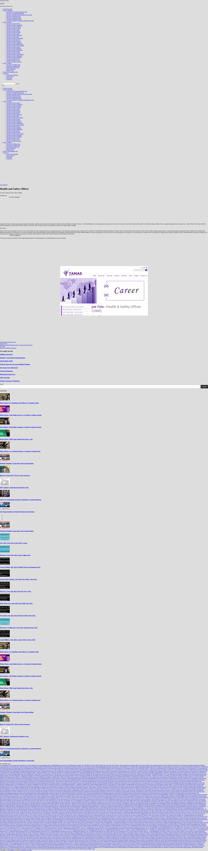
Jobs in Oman (3, 797)
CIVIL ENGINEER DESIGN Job (105, 768)
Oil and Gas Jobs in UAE (13, 59)
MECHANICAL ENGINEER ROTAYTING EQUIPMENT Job (23, 806)
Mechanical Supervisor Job (61, 809)
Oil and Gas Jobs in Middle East (14, 44)
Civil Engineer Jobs (129, 768)
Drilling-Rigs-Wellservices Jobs (140, 777)
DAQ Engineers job (87, 774)
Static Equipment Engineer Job (98, 843)
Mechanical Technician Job (126, 809)
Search (1, 384)
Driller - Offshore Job (153, 775)
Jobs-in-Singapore (146, 799)
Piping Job (5, 821)
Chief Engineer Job (18, 768)
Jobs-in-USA (177, 799)
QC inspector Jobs (16, 829)
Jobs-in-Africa (119, 797)
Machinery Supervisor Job (130, 803)
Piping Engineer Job (145, 819)
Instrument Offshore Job (55, 793)
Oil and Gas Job (72, 813)
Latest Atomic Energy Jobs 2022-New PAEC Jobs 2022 (18, 579)
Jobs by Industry (7, 63)
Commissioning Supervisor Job (101, 771)
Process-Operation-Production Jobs (139, 824)
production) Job (64, 825)
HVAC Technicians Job (185, 788)
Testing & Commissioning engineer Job (103, 846)
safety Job (13, 837)
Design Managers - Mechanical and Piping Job (23, 775)
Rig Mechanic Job (201, 834)
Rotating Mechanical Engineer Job (139, 835)
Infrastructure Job (149, 790)
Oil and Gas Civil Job (190, 812)
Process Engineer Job (24, 824)
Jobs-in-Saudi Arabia (136, 799)
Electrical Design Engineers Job (8, 780)
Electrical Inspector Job (136, 780)
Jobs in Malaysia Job (171, 796)
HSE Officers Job (25, 788)
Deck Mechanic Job (185, 774)
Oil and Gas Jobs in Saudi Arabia (15, 54)
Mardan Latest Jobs (193, 803)
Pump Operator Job (144, 825)
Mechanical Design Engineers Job (116, 804)
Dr (93, 775)
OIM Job (145, 815)
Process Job (44, 824)
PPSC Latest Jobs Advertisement (31, 822)
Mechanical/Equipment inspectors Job (175, 809)
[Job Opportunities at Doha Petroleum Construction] (5, 508)
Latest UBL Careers (69, 802)
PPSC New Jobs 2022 (66, 822)
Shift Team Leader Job (97, 841)
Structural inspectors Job (149, 843)
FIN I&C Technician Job (126, 785)
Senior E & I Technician (16, 838)
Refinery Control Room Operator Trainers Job (133, 832)
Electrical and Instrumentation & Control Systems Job (48, 778)
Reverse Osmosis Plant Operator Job (170, 834)
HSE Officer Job (16, 788)
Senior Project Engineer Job (92, 840)
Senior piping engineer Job (187, 838)
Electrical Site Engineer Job (89, 781)
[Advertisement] (49, 172)
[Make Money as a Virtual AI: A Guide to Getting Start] (5, 448)
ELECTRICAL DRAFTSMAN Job (26, 780)
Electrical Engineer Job (52, 780)
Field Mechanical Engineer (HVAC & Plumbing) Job (103, 784)
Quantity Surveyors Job (57, 832)
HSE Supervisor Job (62, 788)
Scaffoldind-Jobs (67, 837)
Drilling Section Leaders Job (73, 777)
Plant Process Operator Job (156, 821)
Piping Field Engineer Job (192, 819)
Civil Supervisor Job (143, 769)
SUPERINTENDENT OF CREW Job (21, 844)
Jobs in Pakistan (11, 797)
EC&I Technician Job (28, 778)
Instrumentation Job (126, 794)
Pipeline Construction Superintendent (12, 358)
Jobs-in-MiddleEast (51, 799)
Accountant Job (14, 765)
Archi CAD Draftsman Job (69, 765)
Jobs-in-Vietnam (185, 799)
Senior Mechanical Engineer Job (171, 838)
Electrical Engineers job (77, 780)
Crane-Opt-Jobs (58, 774)
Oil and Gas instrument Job (45, 813)
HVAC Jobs (126, 788)
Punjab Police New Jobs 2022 (23, 826)
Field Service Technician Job (33, 785)
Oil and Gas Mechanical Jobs (14, 19)
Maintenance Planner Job (166, 803)
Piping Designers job (134, 819)
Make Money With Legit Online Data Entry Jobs (16, 439)
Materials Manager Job (65, 804)
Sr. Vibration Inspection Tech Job (81, 843)
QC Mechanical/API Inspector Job (95, 829)
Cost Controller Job (28, 774)
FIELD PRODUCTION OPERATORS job (186, 784)
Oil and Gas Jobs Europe (174, 813)
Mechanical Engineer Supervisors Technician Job (53, 806)
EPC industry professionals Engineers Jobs (14, 487)
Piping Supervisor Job (75, 821)
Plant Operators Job (144, 821)
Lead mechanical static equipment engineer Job (173, 802)
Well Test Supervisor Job (47, 848)
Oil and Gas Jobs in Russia (13, 53)
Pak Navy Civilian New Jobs (151, 816)
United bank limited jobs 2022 (17, 847)
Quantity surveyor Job (44, 832)
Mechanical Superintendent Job (8, 809)
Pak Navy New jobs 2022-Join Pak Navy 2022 (15, 591)
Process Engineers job (35, 824)
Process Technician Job (124, 824)
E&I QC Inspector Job (195, 777)
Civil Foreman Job (182, 768)
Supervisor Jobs (78, 844)
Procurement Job (153, 824)
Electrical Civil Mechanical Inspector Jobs (132, 778)
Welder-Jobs (107, 847)
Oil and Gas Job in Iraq (111, 813)
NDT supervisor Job (86, 810)
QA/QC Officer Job (177, 826)
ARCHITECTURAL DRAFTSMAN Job (95, 765)
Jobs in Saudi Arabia (28, 797)
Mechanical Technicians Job (141, 809)
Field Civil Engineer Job (187, 783)
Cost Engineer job (38, 774)
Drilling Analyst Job (189, 775)
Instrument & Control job (49, 791)
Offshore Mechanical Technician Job (167, 812)
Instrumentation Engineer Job (59, 794)
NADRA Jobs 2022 (35, 810)
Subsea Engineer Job (5, 844)
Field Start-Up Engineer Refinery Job (66, 785)
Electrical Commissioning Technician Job (195, 778)
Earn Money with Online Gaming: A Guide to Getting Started (20, 427)
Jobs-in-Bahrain (154, 797)
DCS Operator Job (111, 774)
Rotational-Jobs (194, 835)
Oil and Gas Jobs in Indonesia (14, 35)
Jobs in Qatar (19, 797)
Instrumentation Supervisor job (168, 794)
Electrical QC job (77, 781)
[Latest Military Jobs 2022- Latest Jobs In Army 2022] (5, 636)
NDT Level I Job (55, 810)
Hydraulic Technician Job (198, 788)
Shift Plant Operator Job (42, 841)
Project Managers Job (95, 825)
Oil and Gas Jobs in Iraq (12, 37)
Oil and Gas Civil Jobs (202, 812)
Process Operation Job (73, 824)
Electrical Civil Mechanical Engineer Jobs (110, 778)
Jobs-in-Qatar (119, 799)
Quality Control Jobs (5, 832)
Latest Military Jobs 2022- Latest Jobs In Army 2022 (17, 640)
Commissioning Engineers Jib (64, 771)
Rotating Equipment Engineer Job (96, 835)
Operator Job (200, 815)
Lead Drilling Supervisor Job (82, 802)
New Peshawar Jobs (203, 810)
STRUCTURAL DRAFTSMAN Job (133, 843)
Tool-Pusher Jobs (178, 846)
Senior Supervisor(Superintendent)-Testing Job (173, 840)
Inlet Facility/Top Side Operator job (173, 790)
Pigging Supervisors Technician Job (120, 818)
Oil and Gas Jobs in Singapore (14, 56)
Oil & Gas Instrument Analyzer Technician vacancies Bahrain (20, 500)
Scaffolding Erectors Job (78, 837)
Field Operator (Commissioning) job (127, 784)
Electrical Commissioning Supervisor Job (174, 778)
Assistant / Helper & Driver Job (122, 765)
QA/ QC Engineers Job (100, 826)
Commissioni (15, 771)
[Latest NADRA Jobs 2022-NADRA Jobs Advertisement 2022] (5, 564)
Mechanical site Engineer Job (184, 807)
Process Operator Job (85, 824)
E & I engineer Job (153, 777)
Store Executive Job (118, 843)
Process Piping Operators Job (110, 824)
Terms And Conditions (12, 75)
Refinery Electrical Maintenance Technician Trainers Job (160, 832)
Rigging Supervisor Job (60, 835)
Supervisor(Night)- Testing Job (110, 844)
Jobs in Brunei (67, 796)
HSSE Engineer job (84, 788)
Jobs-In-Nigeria (71, 799)
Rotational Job (172, 835)
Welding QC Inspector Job (170, 847)
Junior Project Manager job (7, 800)
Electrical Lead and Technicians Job (190, 780)
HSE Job (182, 787)
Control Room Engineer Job (176, 772)
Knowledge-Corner (19, 800)
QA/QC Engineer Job (123, 826)
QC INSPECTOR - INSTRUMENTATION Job (160, 828)
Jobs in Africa (33, 796)
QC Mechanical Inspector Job (78, 829)
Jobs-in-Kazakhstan (24, 799)
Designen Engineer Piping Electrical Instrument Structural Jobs (51, 775)
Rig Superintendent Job (19, 835)
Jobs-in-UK (170, 799)
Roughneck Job (203, 835)
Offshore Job (147, 812)
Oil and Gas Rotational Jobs (10, 72)
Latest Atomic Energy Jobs (133, 800)
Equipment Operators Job (77, 783)
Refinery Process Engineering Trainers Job (108, 834)
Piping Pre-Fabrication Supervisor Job (17, 821)
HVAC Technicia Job (160, 788)
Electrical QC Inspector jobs (65, 781)
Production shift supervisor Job (52, 825)
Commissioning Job (77, 771)
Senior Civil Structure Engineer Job (174, 837)
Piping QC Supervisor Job (47, 821)
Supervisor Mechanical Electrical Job (92, 844)
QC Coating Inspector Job (25, 828)
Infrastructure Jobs (158, 790)
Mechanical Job (50, 807)
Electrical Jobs (177, 780)
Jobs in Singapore (72, 797)
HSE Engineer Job (116, 787)
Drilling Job (18, 777)
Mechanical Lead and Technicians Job (73, 807)
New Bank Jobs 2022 (128, 810)
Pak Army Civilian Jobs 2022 (102, 816)
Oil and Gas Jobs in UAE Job (39, 815)
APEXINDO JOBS (6, 361)
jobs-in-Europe (199, 797)
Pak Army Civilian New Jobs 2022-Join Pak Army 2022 (18, 628)
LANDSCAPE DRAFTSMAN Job (116, 800)
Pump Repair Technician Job (167, 825)
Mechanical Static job (198, 807)
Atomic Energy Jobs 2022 (180, 765)
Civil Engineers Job (161, 768)
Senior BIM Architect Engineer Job (128, 837)
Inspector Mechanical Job (6, 791)
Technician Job (179, 844)
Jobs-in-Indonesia (7, 799)
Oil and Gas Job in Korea (124, 813)
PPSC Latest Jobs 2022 (17, 822)
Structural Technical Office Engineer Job (179, 843)
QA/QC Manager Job (153, 826)
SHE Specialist (5, 377)
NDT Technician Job (97, 810)
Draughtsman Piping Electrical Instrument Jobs (135, 775)
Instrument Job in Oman (34, 793)
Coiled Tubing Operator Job (181, 769)
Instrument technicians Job (155, 793)
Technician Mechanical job (190, 844)
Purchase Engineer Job (63, 826)
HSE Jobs (6, 342)
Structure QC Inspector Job (197, 843)
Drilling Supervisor (6, 354)
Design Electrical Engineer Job (199, 774)
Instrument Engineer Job (176, 791)
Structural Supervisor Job (162, 843)
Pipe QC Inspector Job (135, 818)
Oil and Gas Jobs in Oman (13, 47)
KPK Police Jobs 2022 (30, 800)
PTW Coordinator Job (132, 825)
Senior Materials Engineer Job (155, 838)
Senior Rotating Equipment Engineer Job (125, 840)
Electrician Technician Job (195, 781)
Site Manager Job (198, 841)
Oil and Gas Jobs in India (13, 34)
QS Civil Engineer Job (122, 831)
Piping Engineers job (179, 819)
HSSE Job (92, 788)
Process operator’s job (96, 824)
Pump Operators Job (154, 825)
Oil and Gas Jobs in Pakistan (13, 48)
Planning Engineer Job (122, 821)
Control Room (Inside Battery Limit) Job (158, 772)
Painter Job (37, 816)
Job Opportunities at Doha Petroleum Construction (17, 512)
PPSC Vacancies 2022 (78, 822)
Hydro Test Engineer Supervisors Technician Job (12, 790)
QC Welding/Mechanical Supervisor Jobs (59, 831)
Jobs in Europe (98, 796)
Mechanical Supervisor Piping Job (77, 809)
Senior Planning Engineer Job (14, 840)
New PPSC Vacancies (19, 812)
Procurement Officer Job (173, 824)
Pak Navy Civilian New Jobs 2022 (169, 816)
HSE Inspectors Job (174, 787)
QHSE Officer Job (111, 831)
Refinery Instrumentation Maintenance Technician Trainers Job (18, 834)
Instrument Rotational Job (95, 793)
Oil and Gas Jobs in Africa (13, 23)
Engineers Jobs (67, 783)
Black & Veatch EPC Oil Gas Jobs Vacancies (15, 475)
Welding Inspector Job (135, 847)
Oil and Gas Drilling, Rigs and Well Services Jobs (19, 15)
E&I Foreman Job (184, 777)
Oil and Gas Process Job (112, 815)
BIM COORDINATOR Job (46, 766)
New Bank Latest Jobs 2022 (141, 810)
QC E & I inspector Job (49, 828)
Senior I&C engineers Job (61, 838)
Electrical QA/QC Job (52, 781)
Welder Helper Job (82, 847)
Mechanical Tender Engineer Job (156, 809)
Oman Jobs (151, 815)
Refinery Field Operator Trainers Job (184, 832)
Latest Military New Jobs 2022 (178, 800)
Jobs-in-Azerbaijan (145, 797)
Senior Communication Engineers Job (193, 837)
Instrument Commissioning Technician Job (127, 791)
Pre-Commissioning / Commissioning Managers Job (115, 822)
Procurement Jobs (162, 824)
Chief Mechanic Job (28, 768)
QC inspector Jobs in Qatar (28, 829)
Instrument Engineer (164, 791)
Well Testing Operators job (61, 848)
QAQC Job (205, 826)
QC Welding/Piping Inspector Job (79, 831)
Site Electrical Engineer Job (163, 841)
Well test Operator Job (34, 848)
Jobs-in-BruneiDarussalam (165, 797)
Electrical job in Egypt (167, 780)
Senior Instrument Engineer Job (76, 838)
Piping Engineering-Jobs (168, 819)
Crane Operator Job (48, 774)
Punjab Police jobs (10, 826)
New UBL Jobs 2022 (45, 812)
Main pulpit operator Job (144, 803)
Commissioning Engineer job (48, 771)
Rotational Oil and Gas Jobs (183, 835)
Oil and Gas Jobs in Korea (13, 39)
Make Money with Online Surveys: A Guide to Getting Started (20, 415)
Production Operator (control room (34, 825)
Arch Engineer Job (44, 765)
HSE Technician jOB (73, 788)
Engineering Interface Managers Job (39, 783)
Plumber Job (166, 821)
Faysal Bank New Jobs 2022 (160, 783)
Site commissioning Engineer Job (147, 841)
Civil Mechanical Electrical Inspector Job (87, 769)
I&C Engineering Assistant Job (104, 790)
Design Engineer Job (5, 775)
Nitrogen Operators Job (73, 812)
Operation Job (179, 815)
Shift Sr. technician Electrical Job (71, 841)
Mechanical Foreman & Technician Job (190, 806)
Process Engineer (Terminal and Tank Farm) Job (195, 822)
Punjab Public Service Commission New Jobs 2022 (44, 826)
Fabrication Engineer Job (114, 783)
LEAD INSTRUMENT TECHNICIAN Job (149, 802)
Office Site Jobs (105, 812)
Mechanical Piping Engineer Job (112, 807)
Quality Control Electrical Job (197, 831)
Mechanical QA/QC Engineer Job (129, 807)
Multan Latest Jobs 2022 (14, 810)
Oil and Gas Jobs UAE (54, 815)
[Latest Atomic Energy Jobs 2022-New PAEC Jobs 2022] (5, 576)
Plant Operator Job (133, 821)
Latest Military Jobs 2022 (163, 800)
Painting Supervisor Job (72, 816)
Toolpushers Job (195, 846)
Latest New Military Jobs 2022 (13, 802)
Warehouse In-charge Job (31, 847)
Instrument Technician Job (141, 793)
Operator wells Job (22, 816)
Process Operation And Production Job (58, 824)
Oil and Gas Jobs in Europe (13, 32)
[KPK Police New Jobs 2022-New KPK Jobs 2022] (5, 600)
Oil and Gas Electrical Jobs (13, 16)
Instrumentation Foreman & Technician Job (94, 794)
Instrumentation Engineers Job (75, 794)
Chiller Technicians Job (40, 768)
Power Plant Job (174, 821)
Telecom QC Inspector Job (68, 846)
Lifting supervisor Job (26, 803)
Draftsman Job (109, 775)
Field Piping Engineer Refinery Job (166, 784)
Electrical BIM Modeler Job (92, 778)
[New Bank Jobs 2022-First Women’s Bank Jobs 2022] (5, 612)
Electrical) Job (176, 781)
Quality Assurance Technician (10, 381)
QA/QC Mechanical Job (165, 826)
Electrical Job (158, 780)
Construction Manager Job (56, 772)
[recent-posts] (3, 516)
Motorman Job (3, 810)
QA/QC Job (144, 826)
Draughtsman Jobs (118, 775)
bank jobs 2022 (15, 766)
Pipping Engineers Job (109, 821)
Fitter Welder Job (154, 785)
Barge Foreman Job (24, 766)
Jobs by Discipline (8, 10)
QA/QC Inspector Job (135, 826)
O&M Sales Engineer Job (93, 812)
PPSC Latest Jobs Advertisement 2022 (50, 822)
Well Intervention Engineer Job (186, 847)
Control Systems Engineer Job (15, 774)
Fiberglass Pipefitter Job (175, 783)
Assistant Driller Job (136, 765)
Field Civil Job (198, 783)
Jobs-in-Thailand (155, 799)
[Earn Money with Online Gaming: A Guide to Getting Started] (5, 424)
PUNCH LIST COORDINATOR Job (192, 825)
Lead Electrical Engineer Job (97, 802)
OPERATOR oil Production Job (8, 816)
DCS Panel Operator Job (122, 774)
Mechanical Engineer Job (169, 804)
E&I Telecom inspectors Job (15, 778)
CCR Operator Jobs (133, 766)
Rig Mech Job (192, 834)
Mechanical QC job (159, 807)
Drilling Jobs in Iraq (34, 777)
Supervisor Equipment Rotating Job (57, 844)
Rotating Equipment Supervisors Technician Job (117, 835)
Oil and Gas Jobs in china (13, 29)
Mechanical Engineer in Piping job (153, 804)
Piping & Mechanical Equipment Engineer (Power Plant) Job (81, 819)
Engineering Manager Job (55, 783)
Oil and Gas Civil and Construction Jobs (16, 12)
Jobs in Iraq (121, 796)
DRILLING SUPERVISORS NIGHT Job (121, 777)
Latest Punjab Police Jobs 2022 (56, 802)
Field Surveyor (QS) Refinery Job (96, 785)
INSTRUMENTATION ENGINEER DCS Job (12, 794)
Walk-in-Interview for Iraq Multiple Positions (15, 364)
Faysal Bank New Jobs (147, 783)
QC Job (64, 829)
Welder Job (91, 847)
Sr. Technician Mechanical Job (64, 843)
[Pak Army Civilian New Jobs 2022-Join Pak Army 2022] (5, 624)
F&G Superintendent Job (100, 783)
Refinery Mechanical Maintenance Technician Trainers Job (81, 834)
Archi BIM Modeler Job (56, 765)
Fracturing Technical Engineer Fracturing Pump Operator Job (187, 785)
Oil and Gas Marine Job (66, 815)
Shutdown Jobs (107, 841)
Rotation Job (164, 835)
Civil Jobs (48, 769)
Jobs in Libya (153, 796)
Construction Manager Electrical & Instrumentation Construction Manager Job (30, 772)
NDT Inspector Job (45, 810)
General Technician (6, 371)
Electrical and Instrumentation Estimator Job (73, 778)
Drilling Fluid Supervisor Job (7, 777)
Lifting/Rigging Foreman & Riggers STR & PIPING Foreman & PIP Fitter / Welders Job (55, 803)
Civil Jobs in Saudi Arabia (70, 769)
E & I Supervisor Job (164, 777)
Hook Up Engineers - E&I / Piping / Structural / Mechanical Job (94, 787)
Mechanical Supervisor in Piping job (44, 809)
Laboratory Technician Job (90, 800)
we (66, 847)
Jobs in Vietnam (104, 797)
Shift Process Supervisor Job (55, 841)
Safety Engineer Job (5, 837)
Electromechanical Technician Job (8, 783)
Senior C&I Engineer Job (144, 837)
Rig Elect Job (185, 834)
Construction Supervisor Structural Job (126, 772)
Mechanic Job (75, 804)
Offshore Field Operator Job (116, 812)
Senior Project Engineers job (107, 840)
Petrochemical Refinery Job (93, 818)
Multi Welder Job (25, 810)
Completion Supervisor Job (164, 771)
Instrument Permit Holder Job (69, 793)
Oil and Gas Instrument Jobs (13, 17)
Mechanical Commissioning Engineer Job (96, 804)
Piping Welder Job (98, 821)
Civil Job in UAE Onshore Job (38, 769)
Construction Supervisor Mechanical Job (105, 772)
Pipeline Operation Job (20, 819)
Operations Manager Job (190, 815)
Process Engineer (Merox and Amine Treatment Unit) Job (144, 822)
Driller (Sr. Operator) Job (165, 775)
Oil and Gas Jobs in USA (13, 60)
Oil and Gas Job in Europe (83, 813)
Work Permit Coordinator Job (87, 848)
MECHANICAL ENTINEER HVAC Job (157, 806)
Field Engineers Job (22, 784)
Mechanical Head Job (12, 807)
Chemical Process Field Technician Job (191, 766)
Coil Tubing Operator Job (167, 769)
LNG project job (82, 803)
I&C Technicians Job (138, 790)
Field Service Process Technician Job (16, 785)
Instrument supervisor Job (109, 793)
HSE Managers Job (7, 788)
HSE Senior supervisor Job (50, 788)
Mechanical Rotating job (170, 807)
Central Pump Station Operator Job (147, 766)
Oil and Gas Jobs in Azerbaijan (14, 25)
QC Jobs (68, 829)
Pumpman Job (178, 825)
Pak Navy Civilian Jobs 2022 (136, 816)
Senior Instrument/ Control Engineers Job (95, 838)
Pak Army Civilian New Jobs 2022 (120, 816)
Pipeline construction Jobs (162, 818)
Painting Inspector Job (46, 816)
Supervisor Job (70, 844)
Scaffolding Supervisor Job (112, 837)
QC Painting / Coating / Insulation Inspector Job (135, 829)
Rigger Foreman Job (42, 835)
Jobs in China (83, 796)
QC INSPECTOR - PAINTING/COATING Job (185, 828)
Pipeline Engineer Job (185, 818)
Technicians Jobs (20, 846)
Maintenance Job (155, 803)
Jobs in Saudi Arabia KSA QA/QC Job (58, 797)
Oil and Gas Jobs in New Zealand (15, 45)
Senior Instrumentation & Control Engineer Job (118, 838)
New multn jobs (182, 810)
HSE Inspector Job (164, 787)
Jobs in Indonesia (113, 796)
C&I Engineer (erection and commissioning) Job (96, 766)
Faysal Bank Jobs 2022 (135, 783)
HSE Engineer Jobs (126, 787)
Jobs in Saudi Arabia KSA (40, 797)
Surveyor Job (121, 844)
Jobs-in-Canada (176, 797)
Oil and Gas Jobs (7, 9)
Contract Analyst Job (141, 772)
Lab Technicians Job (78, 800)
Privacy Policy (10, 76)
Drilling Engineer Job (200, 775)
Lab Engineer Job (67, 800)
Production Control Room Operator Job (190, 824)
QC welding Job (190, 829)
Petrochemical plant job (80, 818)
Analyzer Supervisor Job (33, 765)
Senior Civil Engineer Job (157, 837)
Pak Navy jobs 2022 (183, 816)
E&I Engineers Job (175, 777)
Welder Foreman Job (72, 847)
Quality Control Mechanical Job (19, 832)
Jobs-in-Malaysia (41, 799)
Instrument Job (24, 793)
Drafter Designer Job (100, 775)
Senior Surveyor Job (190, 840)
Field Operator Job (141, 784)
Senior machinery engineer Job (139, 838)
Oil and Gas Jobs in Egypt (13, 31)
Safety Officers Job (31, 837)
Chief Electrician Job (7, 768)
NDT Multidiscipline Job (74, 810)
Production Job (21, 825)
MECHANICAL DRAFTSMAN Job (134, 804)
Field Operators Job (151, 784)
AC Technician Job (5, 765)
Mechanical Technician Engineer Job (109, 809)
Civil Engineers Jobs (171, 768)
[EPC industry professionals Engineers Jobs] (5, 484)
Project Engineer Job (73, 825)
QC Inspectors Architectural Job (43, 829)
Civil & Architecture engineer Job (72, 768)
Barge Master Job (34, 766)
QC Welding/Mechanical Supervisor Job (38, 831)
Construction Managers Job (71, 772)
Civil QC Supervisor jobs (131, 769)
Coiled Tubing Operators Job (196, 769)
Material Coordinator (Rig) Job (51, 804)
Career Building (123, 766)
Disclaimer (9, 78)
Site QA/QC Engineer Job (13, 843)
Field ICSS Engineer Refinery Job (52, 784)
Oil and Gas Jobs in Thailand (13, 57)
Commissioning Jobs (87, 771)
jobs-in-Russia (126, 799)
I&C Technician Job (128, 790)
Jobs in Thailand (82, 797)
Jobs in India (105, 796)
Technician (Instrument (156, 844)
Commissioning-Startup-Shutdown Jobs (120, 771)
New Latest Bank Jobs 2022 (170, 810)
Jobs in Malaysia (161, 796)
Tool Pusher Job (169, 846)
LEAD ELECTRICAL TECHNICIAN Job (126, 802)
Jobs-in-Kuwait (33, 799)
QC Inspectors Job (57, 829)
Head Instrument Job (36, 787)
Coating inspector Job (154, 769)
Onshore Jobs (172, 815)
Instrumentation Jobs (136, 794)
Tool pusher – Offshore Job (140, 846)
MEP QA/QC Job (202, 809)
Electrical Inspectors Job (148, 780)
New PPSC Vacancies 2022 (32, 812)
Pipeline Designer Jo (174, 818)
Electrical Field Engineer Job (90, 780)
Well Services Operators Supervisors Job (18, 848)
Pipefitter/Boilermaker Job (148, 818)
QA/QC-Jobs (186, 826)
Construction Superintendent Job (86, 772)
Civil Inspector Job (192, 768)
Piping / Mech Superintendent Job (56, 819)
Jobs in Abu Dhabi (24, 796)
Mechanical (82, 804)
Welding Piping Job (158, 847)
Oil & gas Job (181, 812)
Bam (30, 850)
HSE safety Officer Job (37, 788)
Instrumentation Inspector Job (113, 794)
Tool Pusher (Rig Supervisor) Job (156, 846)
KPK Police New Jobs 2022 (56, 800)
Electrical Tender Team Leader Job (163, 781)
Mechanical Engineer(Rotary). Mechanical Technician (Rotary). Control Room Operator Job (90, 806)
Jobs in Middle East (182, 796)
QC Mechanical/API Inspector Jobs (114, 829)
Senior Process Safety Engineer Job (46, 840)
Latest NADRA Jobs (192, 800)
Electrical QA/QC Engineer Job (38, 781)
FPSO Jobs (162, 785)
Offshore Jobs (154, 812)
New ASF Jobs (107, 810)
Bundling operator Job (77, 766)
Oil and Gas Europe (33, 813)
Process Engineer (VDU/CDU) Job (9, 824)
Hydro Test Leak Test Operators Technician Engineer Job (40, 790)
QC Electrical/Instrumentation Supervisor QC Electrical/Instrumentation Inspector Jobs (125, 828)
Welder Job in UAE (99, 847)
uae (8, 847)
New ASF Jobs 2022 (117, 810)
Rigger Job (51, 835)
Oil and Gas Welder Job (137, 815)
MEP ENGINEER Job (191, 809)
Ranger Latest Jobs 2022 (115, 832)
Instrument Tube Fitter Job (169, 793)
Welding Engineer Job (123, 847)
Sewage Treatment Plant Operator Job (12, 841)
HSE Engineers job (136, 787)
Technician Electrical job (168, 844)
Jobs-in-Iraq (15, 799)
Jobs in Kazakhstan (129, 796)
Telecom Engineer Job (31, 846)
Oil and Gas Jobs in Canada (13, 28)
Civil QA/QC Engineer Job (106, 769)
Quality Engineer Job (33, 832)
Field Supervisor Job (82, 785)
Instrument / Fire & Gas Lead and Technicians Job (30, 791)
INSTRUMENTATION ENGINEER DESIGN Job (38, 794)
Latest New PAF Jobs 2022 (29, 802)
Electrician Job (184, 781)
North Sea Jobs (83, 812)
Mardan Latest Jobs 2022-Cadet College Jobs (15, 555)
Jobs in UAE (89, 797)
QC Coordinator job (37, 828)
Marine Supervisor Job (18, 804)
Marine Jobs (9, 804)
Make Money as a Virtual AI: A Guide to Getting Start (20, 451)
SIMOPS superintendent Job (118, 841)
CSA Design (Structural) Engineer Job (72, 774)
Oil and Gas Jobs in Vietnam (13, 61)
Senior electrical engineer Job (30, 838)
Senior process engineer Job (30, 840)
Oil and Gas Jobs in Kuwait (13, 41)
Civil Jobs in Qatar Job (57, 769)
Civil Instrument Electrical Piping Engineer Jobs (12, 769)
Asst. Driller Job (169, 765)
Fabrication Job (125, 783)
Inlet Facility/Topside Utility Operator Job (193, 790)
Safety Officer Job (20, 837)
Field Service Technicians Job (49, 785)
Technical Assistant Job (131, 844)
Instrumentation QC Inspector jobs (151, 794)
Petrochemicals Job (106, 818)
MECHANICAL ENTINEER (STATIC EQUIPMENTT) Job (130, 806)
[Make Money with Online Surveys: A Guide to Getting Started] (5, 412)
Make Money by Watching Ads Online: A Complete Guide (19, 403)
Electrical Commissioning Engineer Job (153, 778)
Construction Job (202, 771)
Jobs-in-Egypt (191, 797)
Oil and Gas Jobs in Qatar (13, 51)
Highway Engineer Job (60, 787)
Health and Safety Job (48, 787)
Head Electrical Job (26, 787)
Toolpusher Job (187, 846)
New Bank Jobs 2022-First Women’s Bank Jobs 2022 (17, 615)
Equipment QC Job (89, 783)
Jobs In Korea (138, 796)
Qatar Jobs (2, 828)
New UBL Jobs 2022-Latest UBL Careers (13, 543)
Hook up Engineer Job (72, 787)
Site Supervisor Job (25, 843)
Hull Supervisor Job (101, 788)
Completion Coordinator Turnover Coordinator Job (143, 771)
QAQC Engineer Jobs (195, 826)
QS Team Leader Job (133, 831)
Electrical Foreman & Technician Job (107, 780)
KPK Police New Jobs (42, 800)
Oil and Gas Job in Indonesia (97, 813)
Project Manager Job (84, 825)
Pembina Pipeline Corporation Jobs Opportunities (17, 463)
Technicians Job (12, 846)
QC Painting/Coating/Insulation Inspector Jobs (160, 829)
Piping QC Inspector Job (34, 821)
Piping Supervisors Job (88, 821)
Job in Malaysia (15, 796)
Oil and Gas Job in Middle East (139, 813)
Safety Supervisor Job (41, 837)
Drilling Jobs (25, 777)
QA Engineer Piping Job (76, 826)
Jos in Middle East (194, 799)
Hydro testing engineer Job (62, 790)
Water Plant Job (42, 847)
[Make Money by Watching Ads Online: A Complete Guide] (5, 400)
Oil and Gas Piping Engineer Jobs (96, 815)
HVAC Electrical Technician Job (114, 788)
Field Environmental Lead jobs (35, 784)
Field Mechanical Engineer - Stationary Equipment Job (76, 784)
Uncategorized (3, 185)
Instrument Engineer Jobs (189, 791)
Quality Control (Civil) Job (169, 831)
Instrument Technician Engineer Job (125, 793)
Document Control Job (74, 775)
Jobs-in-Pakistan (87, 799)
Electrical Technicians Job (147, 781)
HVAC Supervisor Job (149, 788)
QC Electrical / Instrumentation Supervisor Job (91, 828)
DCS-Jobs (167, 774)
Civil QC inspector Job (119, 769)
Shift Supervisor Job (86, 841)
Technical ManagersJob (144, 844)
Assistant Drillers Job (146, 765)
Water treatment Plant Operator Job (56, 847)
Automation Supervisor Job (194, 765)
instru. (15, 791)
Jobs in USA (96, 797)
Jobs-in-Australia (135, 797)
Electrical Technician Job (133, 781)
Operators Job (30, 816)
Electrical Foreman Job (123, 780)
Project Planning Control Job (119, 825)
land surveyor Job (102, 800)
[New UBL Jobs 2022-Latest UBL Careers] (5, 540)
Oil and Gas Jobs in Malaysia (14, 42)
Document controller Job (86, 775)
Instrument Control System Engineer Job (148, 791)
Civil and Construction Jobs (88, 768)
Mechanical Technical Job (93, 809)
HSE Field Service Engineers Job (150, 787)
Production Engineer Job (11, 825)
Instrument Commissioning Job (85, 791)
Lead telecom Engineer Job (13, 803)
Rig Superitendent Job (31, 835)
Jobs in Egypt (90, 796)
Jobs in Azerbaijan (50, 796)
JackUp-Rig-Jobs (6, 796)
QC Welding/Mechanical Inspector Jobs (17, 831)
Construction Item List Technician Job (188, 771)
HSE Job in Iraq (189, 787)
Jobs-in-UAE (12, 342)
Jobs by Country (7, 22)
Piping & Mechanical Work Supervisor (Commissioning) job (112, 819)
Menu (2, 85)
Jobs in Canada (75, 796)
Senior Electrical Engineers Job (47, 838)
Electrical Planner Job (23, 781)
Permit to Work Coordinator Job (45, 818)
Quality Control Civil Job (182, 831)
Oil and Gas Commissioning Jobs (15, 13)
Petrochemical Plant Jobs (12, 67)
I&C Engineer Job (91, 790)
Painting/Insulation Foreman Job (86, 816)
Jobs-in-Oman (79, 799)
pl (115, 821)
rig (180, 834)
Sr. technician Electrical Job (49, 843)
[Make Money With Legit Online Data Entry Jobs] (5, 436)
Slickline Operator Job (36, 843)
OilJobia (2, 3)
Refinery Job (38, 834)
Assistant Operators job (158, 765)
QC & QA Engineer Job (12, 828)
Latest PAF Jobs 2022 (41, 802)
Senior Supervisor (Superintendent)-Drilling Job (148, 840)
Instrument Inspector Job (13, 793)
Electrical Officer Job (12, 781)
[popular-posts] (3, 515)
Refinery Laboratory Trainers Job (57, 834)
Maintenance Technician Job (180, 803)
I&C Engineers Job (118, 790)
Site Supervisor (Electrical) (9, 368)
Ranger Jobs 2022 (93, 832)
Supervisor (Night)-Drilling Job (39, 844)
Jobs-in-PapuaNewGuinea (98, 799)
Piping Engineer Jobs (155, 819)
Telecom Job (58, 846)
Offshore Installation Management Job (134, 812)
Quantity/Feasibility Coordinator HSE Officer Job (76, 832)
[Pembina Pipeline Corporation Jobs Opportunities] (5, 460)
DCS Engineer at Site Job (99, 774)
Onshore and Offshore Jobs (162, 815)
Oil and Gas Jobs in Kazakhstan (14, 38)
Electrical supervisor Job (103, 781)
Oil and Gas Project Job (124, 815)
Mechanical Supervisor (7, 374)
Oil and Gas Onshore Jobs (13, 66)
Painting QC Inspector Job (59, 816)
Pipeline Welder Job (31, 819)
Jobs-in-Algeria (127, 797)
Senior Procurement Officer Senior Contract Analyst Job (70, 840)
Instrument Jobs (45, 793)
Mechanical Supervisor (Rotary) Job (25, 809)
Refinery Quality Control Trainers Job (151, 834)
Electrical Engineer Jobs (64, 780)
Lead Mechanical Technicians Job (194, 802)
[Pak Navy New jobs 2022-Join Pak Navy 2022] (5, 588)
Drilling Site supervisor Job (88, 777)
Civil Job (27, 769)
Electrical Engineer (40, 780)
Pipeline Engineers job (8, 819)
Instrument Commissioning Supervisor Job (104, 791)
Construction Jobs (4, 772)
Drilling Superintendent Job (103, 777)
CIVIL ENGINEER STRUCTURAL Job (145, 768)
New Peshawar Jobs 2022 (6, 812)
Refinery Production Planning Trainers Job (130, 834)
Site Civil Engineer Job (132, 841)
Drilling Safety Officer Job (59, 777)
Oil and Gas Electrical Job (6, 813)
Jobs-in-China (184, 797)
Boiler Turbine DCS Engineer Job (62, 766)
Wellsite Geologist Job (73, 848)
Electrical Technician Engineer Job (118, 781)
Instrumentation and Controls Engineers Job (187, 793)
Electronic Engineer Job (24, 783)
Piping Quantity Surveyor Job (62, 821)
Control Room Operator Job (191, 772)
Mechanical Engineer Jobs (183, 804)
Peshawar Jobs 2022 (59, 818)
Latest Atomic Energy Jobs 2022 (148, 800)
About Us (5, 73)
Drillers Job (181, 775)
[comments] (3, 518)
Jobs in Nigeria (202, 796)
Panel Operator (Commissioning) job (14, 818)
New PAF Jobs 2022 (192, 810)
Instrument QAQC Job (83, 793)
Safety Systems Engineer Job (54, 837)
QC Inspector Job (6, 829)
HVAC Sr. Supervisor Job (136, 788)
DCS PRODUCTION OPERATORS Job (153, 774)
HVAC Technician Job (173, 788)
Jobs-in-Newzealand (62, 799)
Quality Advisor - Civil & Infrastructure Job (150, 831)
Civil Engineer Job (118, 768)
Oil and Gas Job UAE (153, 813)
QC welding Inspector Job (179, 829)
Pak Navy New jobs (194, 816)
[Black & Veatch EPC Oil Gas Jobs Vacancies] (5, 472)
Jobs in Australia (41, 796)
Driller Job (175, 775)
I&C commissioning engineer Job (78, 790)
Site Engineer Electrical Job (177, 841)
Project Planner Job (106, 825)
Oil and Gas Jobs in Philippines (14, 50)
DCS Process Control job (135, 774)
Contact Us (9, 79)
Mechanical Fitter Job (173, 806)
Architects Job (80, 765)
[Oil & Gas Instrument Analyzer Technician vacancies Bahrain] (5, 496)
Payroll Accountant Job (30, 818)
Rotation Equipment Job (155, 835)
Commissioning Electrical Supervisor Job (30, 771)
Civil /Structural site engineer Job (54, 768)
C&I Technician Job (114, 766)
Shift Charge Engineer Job (28, 841)
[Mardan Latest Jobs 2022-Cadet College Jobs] (5, 552)
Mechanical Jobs (58, 807)
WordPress (24, 850)
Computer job (174, 771)
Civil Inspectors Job (202, 768)
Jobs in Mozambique (193, 796)
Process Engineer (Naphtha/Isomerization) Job (171, 822)
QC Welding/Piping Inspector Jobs (97, 831)
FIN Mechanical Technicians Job (141, 785)
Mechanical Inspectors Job (38, 807)
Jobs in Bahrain (59, 796)
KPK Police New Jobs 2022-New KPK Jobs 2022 (16, 603)
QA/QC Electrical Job (112, 826)
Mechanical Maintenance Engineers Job (93, 807)
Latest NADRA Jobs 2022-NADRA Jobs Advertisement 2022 (20, 567)
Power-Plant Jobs (192, 821)
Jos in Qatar (202, 799)
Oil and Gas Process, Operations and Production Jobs (20, 20)
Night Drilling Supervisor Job (58, 812)
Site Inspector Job (189, 841)
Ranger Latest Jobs (103, 832)
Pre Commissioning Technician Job (93, 822)
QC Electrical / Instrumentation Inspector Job (66, 828)
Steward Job (109, 843)
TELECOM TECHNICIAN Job (84, 846)
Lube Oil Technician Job (117, 803)
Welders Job (114, 847)
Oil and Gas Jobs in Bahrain (13, 26)
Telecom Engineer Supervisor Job (45, 846)
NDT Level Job (64, 810)
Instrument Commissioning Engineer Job (66, 791)
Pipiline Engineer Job (42, 819)
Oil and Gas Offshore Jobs (13, 64)
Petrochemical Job (69, 818)
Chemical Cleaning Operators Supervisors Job (168, 766)
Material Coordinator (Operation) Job (33, 804)
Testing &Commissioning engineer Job (123, 846)
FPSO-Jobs (168, 785)
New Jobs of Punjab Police (156, 810)
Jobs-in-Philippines (110, 799)
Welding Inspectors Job (147, 847)
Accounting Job (22, 765)
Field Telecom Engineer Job (112, 785)
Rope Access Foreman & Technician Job (77, 835)
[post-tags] (3, 519)
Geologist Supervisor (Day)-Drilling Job (10, 787)
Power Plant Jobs (10, 69)
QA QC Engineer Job (88, 826)
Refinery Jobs (10, 70)
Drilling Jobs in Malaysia (45, 777)
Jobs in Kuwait (146, 796)
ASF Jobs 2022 (110, 765)
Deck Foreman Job (175, 774)
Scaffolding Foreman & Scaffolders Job (94, 837)
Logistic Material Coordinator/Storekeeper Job (99, 803)
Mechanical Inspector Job (25, 807)
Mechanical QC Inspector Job (146, 807)
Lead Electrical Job (110, 802)
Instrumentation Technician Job (184, 794)
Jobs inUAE (112, 797)
